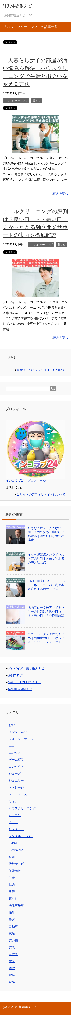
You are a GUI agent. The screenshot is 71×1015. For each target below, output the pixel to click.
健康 (12, 877)
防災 (12, 961)
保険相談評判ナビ (20, 689)
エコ (12, 745)
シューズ (15, 773)
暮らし (37, 100)
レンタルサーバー (21, 836)
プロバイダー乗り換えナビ (26, 668)
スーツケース (18, 794)
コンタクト (16, 766)
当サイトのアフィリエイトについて (41, 370)
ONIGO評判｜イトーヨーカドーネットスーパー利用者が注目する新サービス (46, 585)
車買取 (13, 954)
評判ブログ (15, 675)
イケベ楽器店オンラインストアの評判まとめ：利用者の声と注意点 (46, 558)
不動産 (13, 843)
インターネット (19, 731)
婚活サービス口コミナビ (24, 682)
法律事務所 (16, 905)
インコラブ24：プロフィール (26, 480)
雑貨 (12, 968)
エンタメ (15, 752)
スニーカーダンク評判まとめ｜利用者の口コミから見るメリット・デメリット (46, 637)
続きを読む (60, 193)
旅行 (12, 891)
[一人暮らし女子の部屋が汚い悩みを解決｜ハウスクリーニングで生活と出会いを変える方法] (35, 149)
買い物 (13, 940)
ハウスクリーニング (16, 100)
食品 (12, 982)
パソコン (15, 815)
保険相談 (15, 870)
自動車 (13, 926)
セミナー (15, 801)
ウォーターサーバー (22, 738)
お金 (12, 725)
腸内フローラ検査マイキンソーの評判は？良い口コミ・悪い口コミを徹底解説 (46, 611)
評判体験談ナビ (17, 5)
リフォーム (16, 829)
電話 (12, 975)
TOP (18, 15)
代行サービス (18, 863)
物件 (12, 912)
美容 (12, 919)
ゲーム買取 (16, 759)
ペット (13, 822)
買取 (12, 947)
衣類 (12, 933)
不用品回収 (16, 850)
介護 (12, 857)
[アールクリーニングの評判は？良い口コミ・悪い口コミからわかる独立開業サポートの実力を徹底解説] (35, 293)
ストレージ (16, 787)
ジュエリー (16, 780)
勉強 (12, 884)
